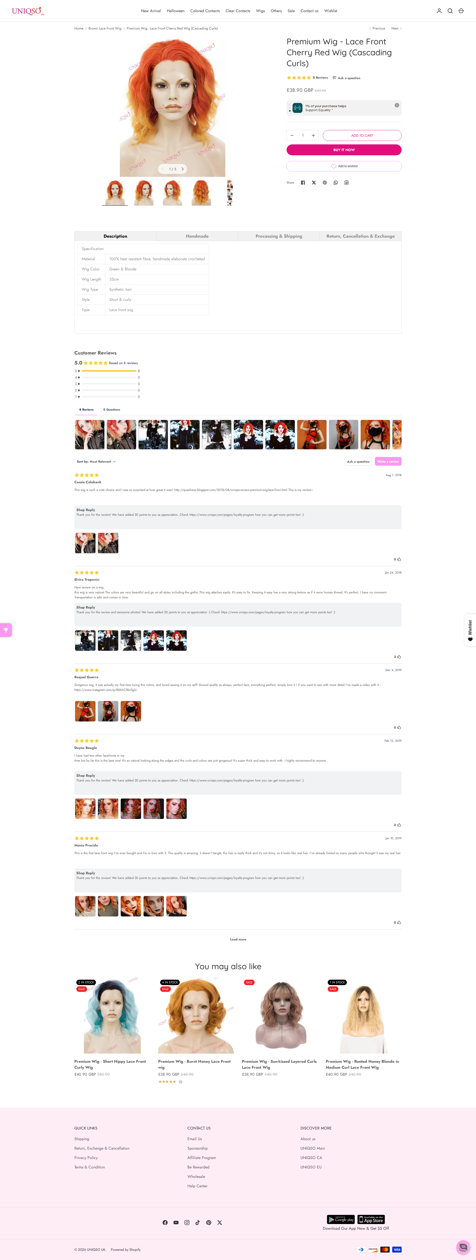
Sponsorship (197, 1148)
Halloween (175, 11)
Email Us (194, 1139)
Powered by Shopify (126, 1249)
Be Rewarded (198, 1167)
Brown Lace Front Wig (105, 28)
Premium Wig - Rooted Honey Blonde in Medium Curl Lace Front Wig (362, 1064)
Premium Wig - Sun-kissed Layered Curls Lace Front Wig (279, 1064)
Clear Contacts (238, 11)
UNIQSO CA (311, 1158)
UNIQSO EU (311, 1167)
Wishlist (330, 11)
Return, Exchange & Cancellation (101, 1148)
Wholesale (196, 1176)
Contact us (309, 11)
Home (78, 28)
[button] (463, 1247)
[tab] (115, 236)
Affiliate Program (201, 1158)
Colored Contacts (205, 11)
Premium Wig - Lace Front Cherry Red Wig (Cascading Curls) (172, 28)
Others (276, 11)
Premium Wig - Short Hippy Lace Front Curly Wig (110, 1064)
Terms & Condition (89, 1167)
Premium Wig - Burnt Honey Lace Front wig (194, 1064)
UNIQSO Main (312, 1148)
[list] (172, 106)
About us (307, 1139)
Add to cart (362, 135)
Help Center (197, 1186)
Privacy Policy (86, 1158)
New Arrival (151, 11)
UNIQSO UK (96, 1249)
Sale (291, 11)
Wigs (260, 11)
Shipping (81, 1139)
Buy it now (344, 149)
